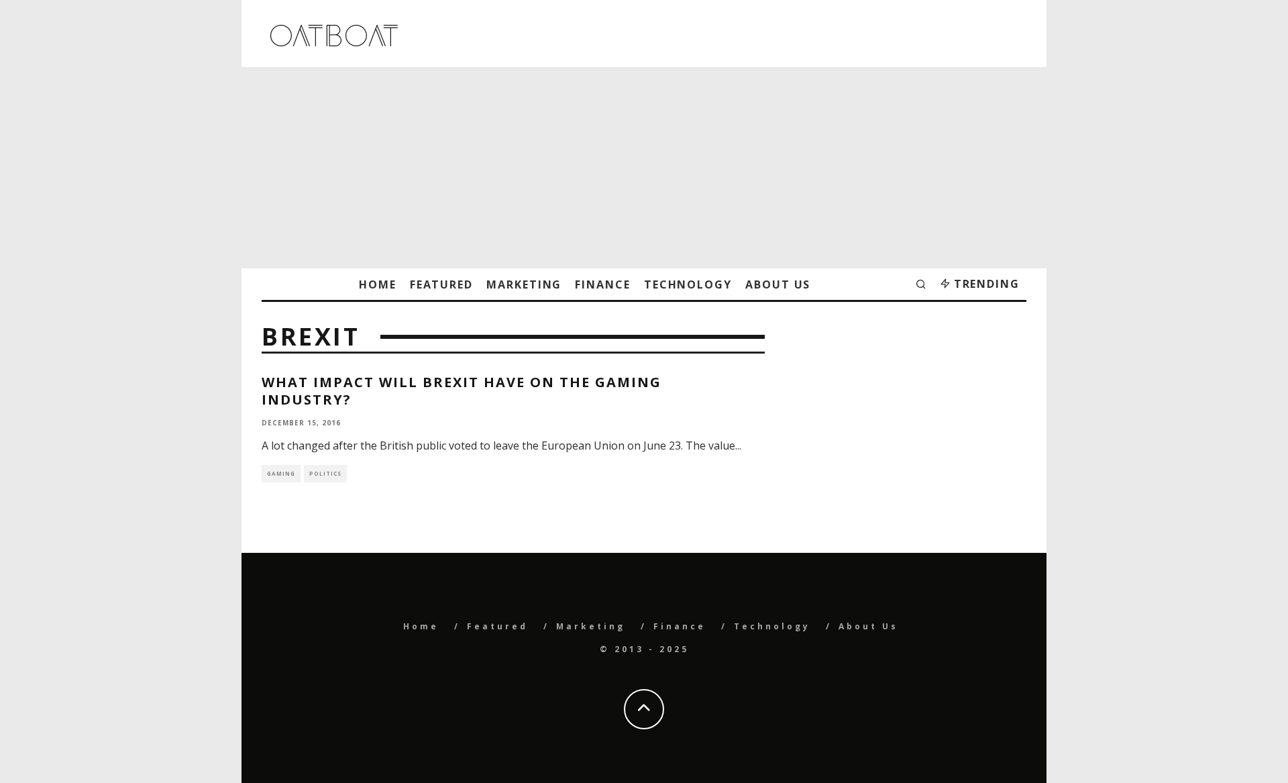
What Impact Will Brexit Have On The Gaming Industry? (461, 391)
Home (377, 284)
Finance (602, 284)
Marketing (523, 284)
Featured (441, 284)
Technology (688, 284)
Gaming (281, 473)
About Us (777, 284)
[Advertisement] (643, 168)
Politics (325, 473)
